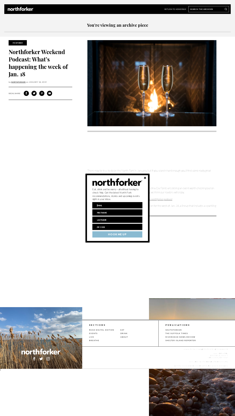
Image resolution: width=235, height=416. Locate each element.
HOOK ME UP (117, 234)
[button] (117, 194)
